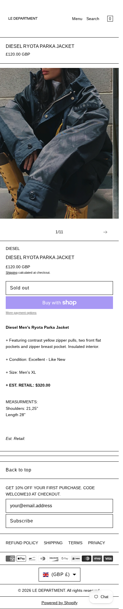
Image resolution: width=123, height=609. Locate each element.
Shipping (11, 272)
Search (92, 18)
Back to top (18, 469)
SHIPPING (53, 543)
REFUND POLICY (22, 543)
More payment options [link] (21, 312)
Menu (77, 18)
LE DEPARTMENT (48, 590)
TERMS (75, 543)
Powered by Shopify (59, 602)
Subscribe (21, 520)
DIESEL (13, 248)
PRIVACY (96, 543)
